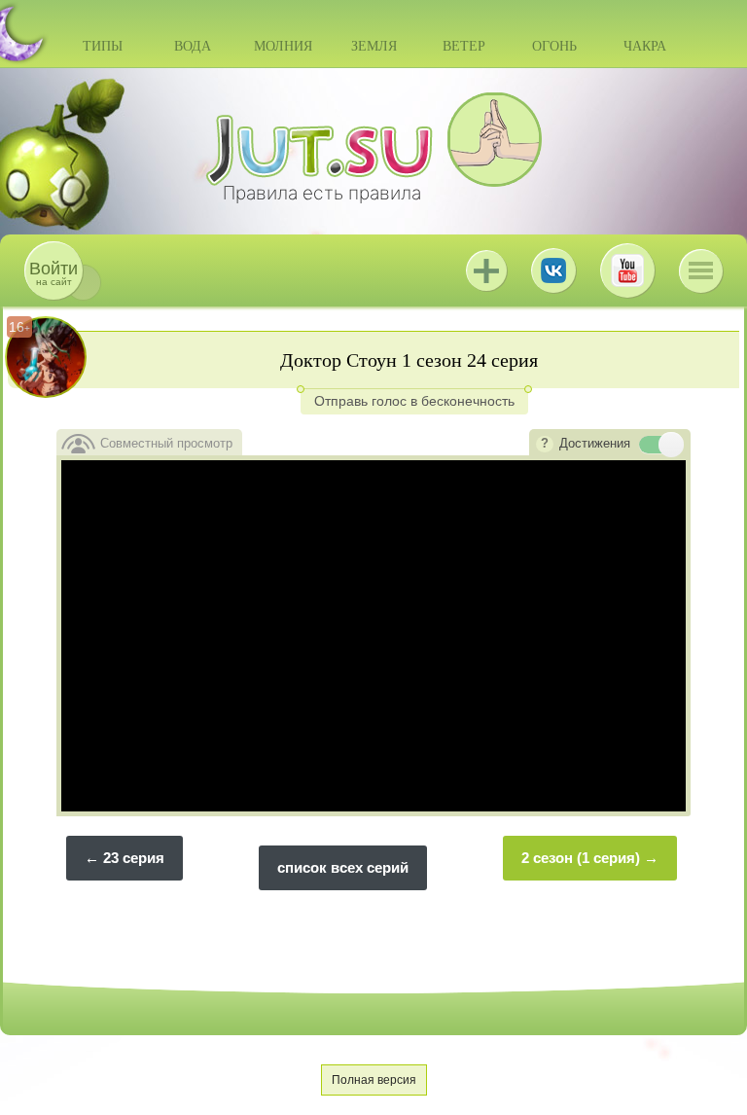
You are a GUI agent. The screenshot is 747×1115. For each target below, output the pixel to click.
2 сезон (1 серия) (580, 857)
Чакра (644, 46)
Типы (103, 46)
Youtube (627, 270)
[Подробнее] (544, 444)
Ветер (464, 46)
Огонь (554, 46)
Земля (374, 46)
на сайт (53, 273)
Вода (192, 46)
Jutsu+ (486, 270)
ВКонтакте (553, 270)
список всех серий (343, 867)
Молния (283, 46)
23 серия (133, 857)
